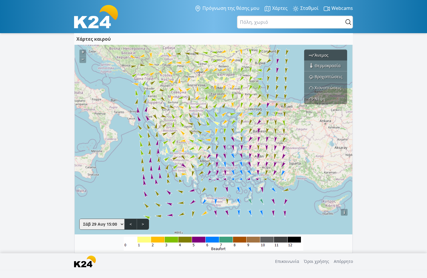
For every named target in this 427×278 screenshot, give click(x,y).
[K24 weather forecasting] (96, 16)
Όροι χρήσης (316, 261)
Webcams (341, 8)
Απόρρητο (343, 261)
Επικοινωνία (287, 261)
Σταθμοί (309, 8)
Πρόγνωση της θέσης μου (230, 8)
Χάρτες (279, 8)
